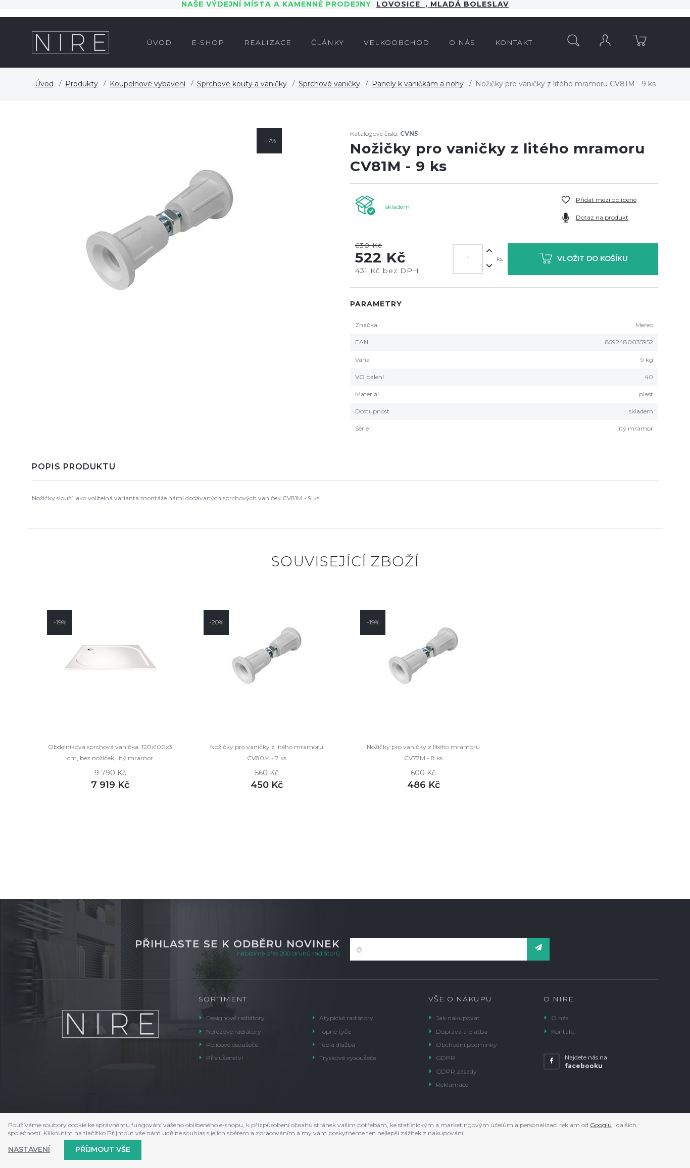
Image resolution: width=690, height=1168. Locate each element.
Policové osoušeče (232, 1044)
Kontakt (563, 1031)
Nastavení (29, 1149)
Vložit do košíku (592, 258)
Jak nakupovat (458, 1018)
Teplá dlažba (337, 1044)
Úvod (44, 83)
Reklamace (452, 1084)
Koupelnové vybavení (147, 83)
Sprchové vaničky (329, 83)
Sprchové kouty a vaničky (242, 83)
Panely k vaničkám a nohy (418, 83)
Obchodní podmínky (466, 1044)
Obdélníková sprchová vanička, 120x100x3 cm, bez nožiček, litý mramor (110, 752)
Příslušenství (224, 1057)
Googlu (601, 1125)
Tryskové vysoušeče (347, 1057)
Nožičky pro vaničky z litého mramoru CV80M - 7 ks (266, 752)
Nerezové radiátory (233, 1031)
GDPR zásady (456, 1071)
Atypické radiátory (346, 1018)
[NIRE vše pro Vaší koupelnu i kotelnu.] (70, 42)
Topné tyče (335, 1031)
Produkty (81, 83)
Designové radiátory (235, 1018)
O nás (559, 1018)
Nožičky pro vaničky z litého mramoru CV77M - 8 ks (423, 752)
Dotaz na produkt (602, 217)
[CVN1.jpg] (160, 234)
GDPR (445, 1057)
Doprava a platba (461, 1031)
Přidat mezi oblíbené (606, 199)
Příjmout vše (102, 1149)
